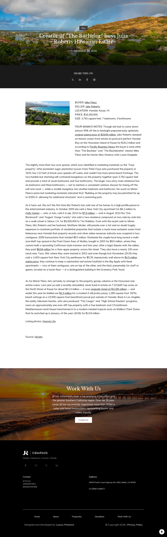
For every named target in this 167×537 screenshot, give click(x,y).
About (56, 516)
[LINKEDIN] (56, 465)
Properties (77, 516)
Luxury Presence (65, 524)
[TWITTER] (46, 465)
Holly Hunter (32, 213)
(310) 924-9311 (29, 484)
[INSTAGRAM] (35, 465)
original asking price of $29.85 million (95, 134)
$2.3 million (65, 293)
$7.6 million (88, 213)
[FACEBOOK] (25, 465)
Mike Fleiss (91, 102)
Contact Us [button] (83, 420)
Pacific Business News (102, 146)
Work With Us (124, 516)
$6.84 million (44, 249)
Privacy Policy (135, 524)
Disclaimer (100, 516)
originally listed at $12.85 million (109, 289)
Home (37, 516)
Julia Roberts (93, 106)
